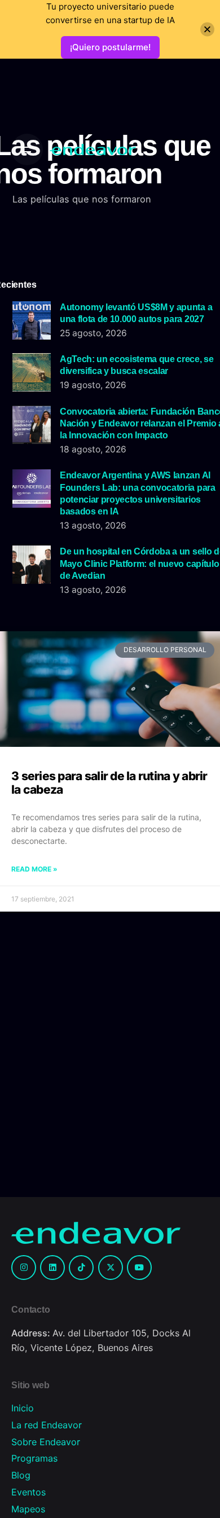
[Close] (207, 30)
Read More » (34, 869)
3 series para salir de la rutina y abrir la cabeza (109, 783)
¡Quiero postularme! (110, 47)
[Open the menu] (27, 149)
